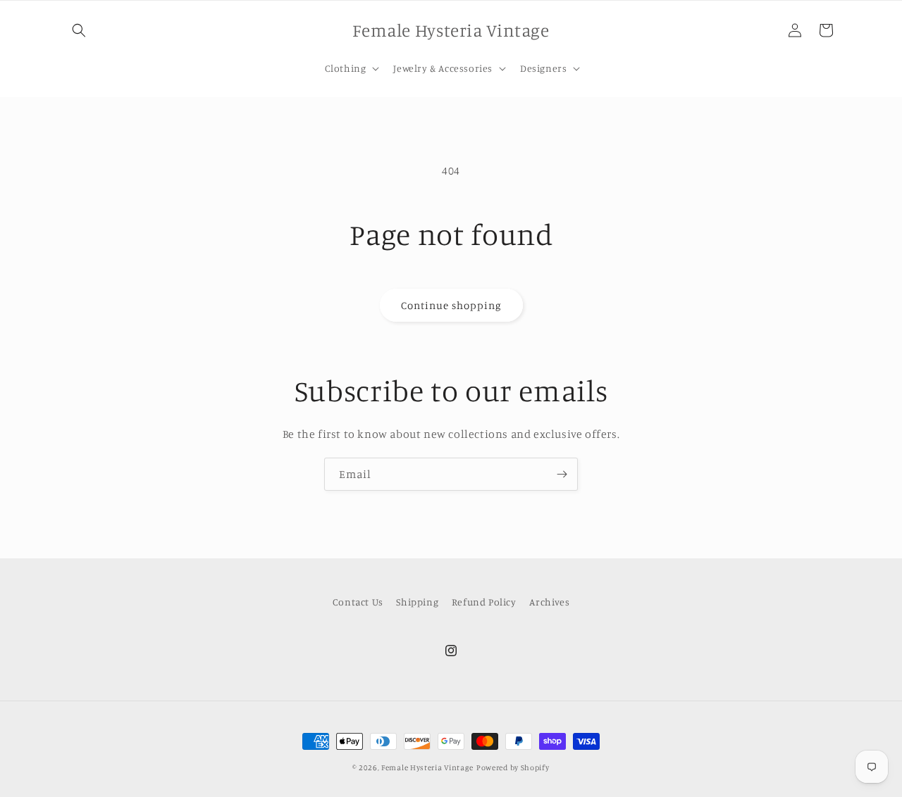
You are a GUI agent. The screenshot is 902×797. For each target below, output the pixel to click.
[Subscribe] (561, 474)
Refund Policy (484, 602)
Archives (549, 602)
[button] (78, 30)
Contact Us (358, 602)
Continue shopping (451, 305)
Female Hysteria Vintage (427, 767)
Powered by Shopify (513, 767)
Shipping (417, 602)
